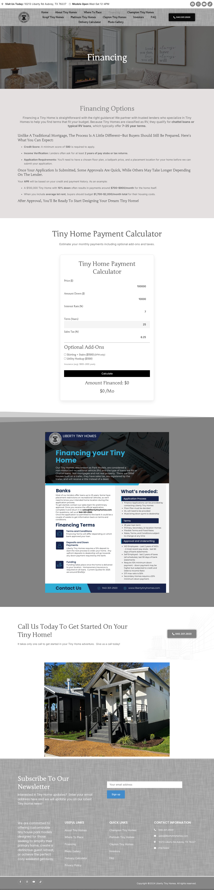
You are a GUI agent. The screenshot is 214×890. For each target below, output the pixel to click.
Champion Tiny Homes (140, 12)
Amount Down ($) (74, 293)
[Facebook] (192, 4)
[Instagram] (198, 4)
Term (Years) (71, 319)
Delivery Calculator (89, 22)
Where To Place (93, 12)
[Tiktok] (209, 4)
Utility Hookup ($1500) (79, 358)
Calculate (107, 373)
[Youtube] (204, 4)
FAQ (153, 17)
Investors (138, 17)
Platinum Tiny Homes (83, 17)
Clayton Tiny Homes (114, 17)
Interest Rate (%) (73, 306)
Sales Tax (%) (71, 331)
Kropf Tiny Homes (53, 17)
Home (44, 12)
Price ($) (68, 280)
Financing (114, 12)
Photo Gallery (115, 22)
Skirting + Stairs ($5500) (85, 354)
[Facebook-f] (20, 882)
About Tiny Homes (66, 12)
